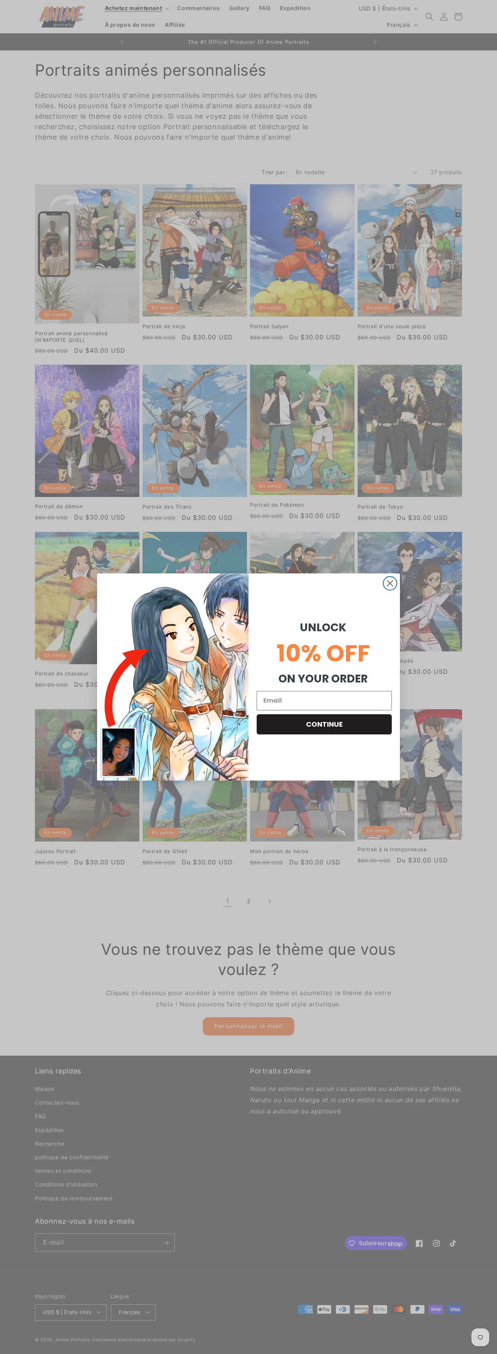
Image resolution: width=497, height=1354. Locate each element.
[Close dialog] (390, 583)
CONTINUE (324, 724)
